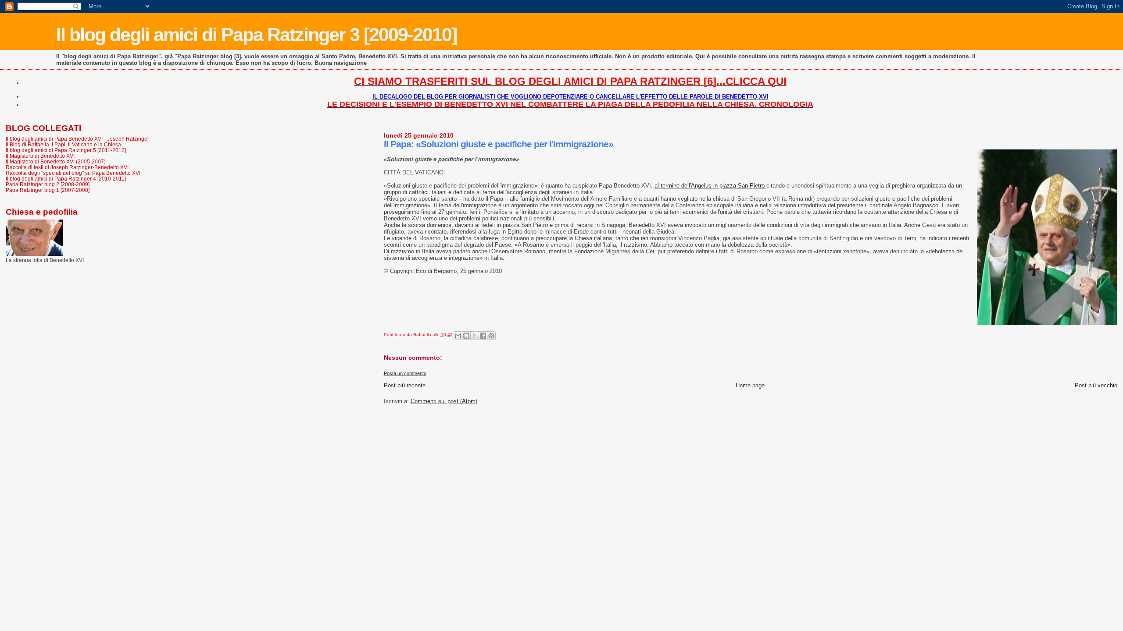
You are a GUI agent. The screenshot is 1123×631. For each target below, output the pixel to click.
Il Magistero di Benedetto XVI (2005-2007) (56, 161)
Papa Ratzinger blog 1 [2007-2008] (47, 190)
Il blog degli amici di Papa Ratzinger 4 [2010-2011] (66, 178)
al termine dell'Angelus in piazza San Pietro (710, 185)
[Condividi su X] (474, 335)
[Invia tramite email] (458, 335)
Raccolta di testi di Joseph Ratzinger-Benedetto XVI (67, 167)
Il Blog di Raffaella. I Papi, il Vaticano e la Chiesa (63, 144)
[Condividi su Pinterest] (491, 335)
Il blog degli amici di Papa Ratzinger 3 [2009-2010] (256, 34)
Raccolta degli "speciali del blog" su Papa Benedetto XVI (73, 173)
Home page (750, 385)
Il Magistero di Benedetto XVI (40, 156)
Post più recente (405, 385)
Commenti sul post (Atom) (444, 401)
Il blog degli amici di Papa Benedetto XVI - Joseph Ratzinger (77, 139)
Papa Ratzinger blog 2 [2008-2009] (47, 184)
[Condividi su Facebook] (483, 335)
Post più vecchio (1096, 385)
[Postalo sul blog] (466, 335)
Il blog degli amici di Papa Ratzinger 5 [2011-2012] (66, 150)
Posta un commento (405, 373)
